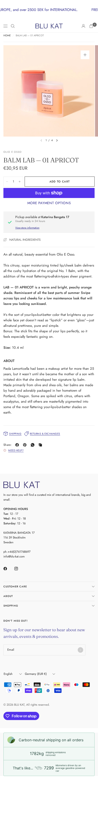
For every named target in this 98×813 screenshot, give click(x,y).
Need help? (16, 450)
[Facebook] (18, 445)
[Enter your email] (80, 650)
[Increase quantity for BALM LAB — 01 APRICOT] (19, 181)
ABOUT (8, 596)
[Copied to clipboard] (41, 445)
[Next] (57, 140)
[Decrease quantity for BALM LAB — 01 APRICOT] (7, 181)
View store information (27, 228)
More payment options (49, 203)
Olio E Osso (12, 152)
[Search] (12, 26)
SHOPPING (10, 605)
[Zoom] (85, 54)
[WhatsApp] (33, 445)
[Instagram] (19, 569)
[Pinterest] (25, 445)
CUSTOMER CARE (15, 586)
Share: (7, 444)
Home (7, 35)
